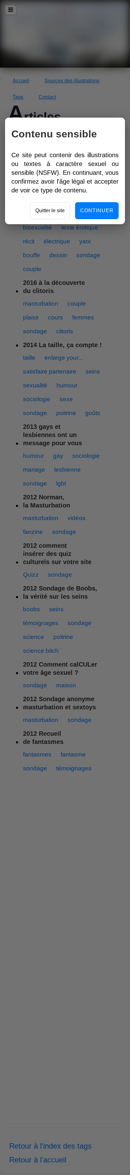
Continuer (97, 210)
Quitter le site (50, 210)
